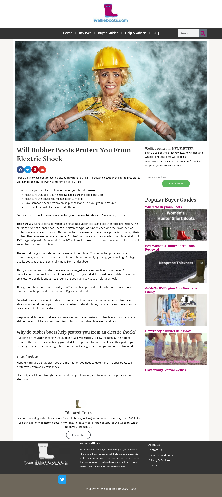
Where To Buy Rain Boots (163, 207)
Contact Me (78, 434)
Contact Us (155, 450)
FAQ (156, 33)
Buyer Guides (108, 33)
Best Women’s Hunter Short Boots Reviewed (170, 247)
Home (67, 33)
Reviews (85, 33)
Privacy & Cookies (159, 460)
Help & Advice (135, 33)
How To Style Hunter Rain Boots (168, 331)
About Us (154, 445)
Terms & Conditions (160, 455)
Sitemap (153, 465)
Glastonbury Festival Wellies (165, 370)
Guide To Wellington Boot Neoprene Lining (171, 290)
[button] (20, 169)
